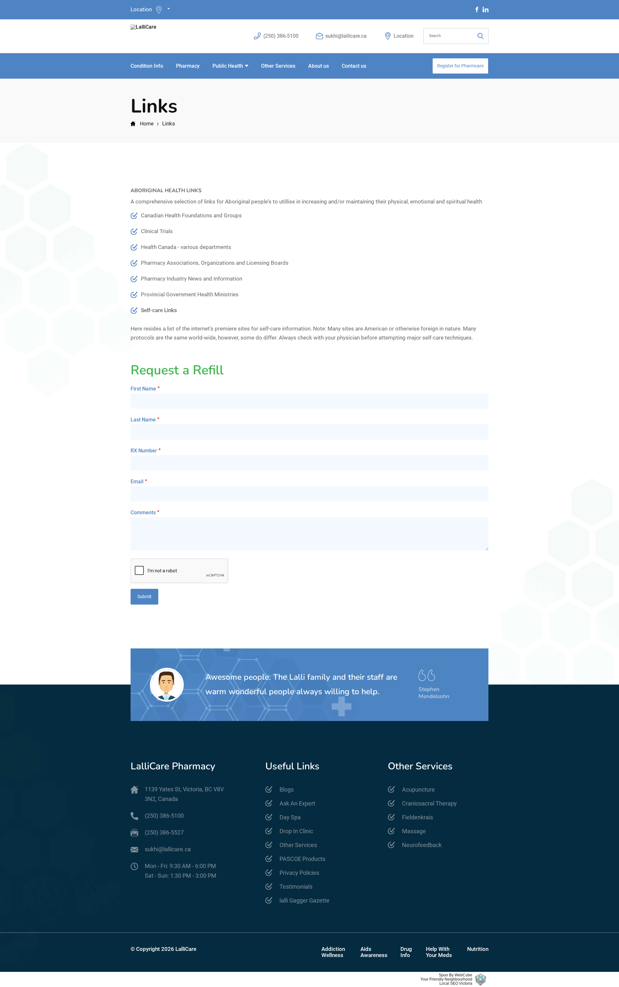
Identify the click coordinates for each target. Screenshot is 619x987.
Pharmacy (188, 66)
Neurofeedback (422, 845)
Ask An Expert (297, 803)
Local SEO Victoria (455, 984)
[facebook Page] (477, 9)
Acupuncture (418, 789)
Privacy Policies (299, 872)
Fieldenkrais (417, 817)
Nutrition (477, 949)
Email (137, 482)
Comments (143, 512)
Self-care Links (159, 310)
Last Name (143, 420)
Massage (414, 831)
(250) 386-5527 (164, 832)
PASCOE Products (302, 858)
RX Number (144, 451)
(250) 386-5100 (281, 36)
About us (318, 66)
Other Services (278, 66)
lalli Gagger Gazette (304, 900)
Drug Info (406, 952)
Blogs (287, 789)
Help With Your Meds (439, 952)
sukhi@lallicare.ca (346, 36)
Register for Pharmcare (460, 65)
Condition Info (147, 66)
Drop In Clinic (296, 831)
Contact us (354, 66)
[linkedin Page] (485, 9)
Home (146, 124)
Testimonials (296, 886)
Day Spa (290, 817)
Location (141, 9)
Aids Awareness (374, 952)
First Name (143, 389)
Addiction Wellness (333, 952)
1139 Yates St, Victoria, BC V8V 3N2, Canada (184, 794)
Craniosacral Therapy (429, 803)
